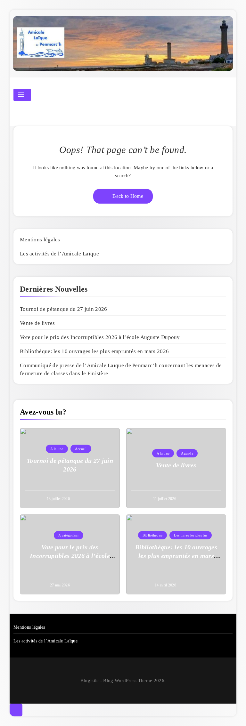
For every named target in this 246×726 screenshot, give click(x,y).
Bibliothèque (153, 535)
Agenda (187, 453)
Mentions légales (40, 240)
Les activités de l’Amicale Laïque (59, 254)
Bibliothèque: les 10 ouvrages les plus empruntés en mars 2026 (94, 351)
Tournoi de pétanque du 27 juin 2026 (63, 309)
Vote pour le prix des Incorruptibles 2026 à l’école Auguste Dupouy (100, 337)
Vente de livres (37, 323)
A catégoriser (68, 535)
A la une (56, 449)
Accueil (81, 449)
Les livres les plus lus (190, 535)
